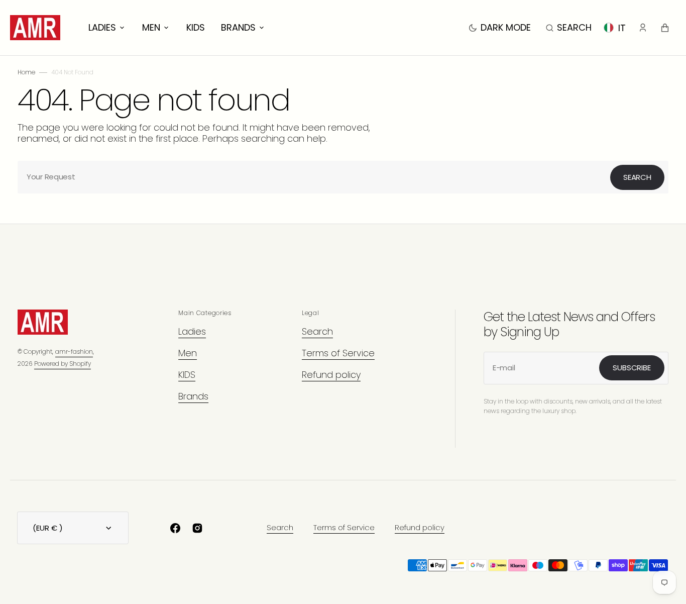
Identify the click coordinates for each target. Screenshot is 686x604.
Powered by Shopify (62, 363)
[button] (569, 28)
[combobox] (343, 177)
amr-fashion (74, 351)
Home (26, 72)
